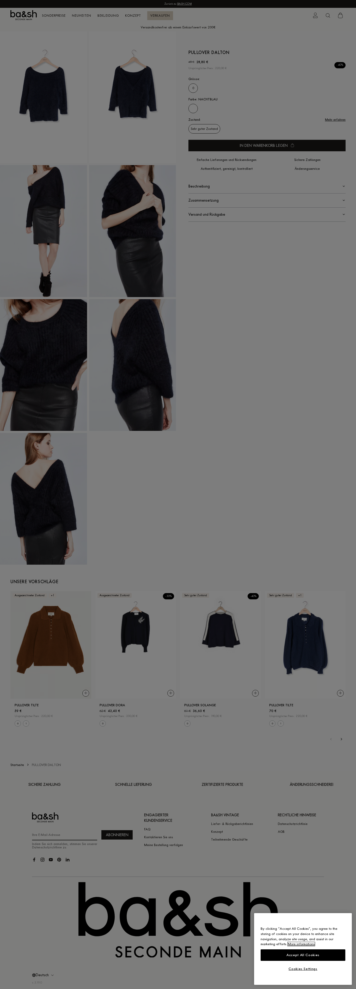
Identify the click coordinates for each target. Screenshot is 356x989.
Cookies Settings (303, 968)
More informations (301, 944)
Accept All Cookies (303, 955)
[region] (303, 949)
